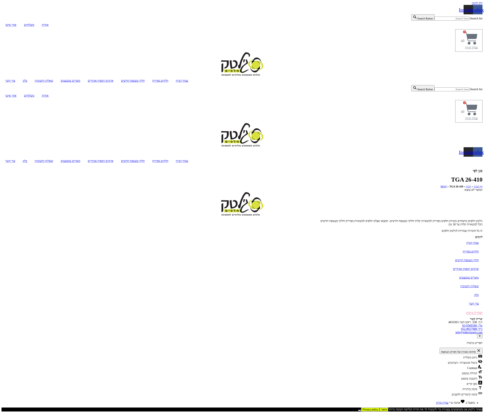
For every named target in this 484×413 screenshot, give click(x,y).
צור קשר (10, 80)
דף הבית (478, 186)
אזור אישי (10, 24)
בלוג (25, 80)
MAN (444, 186)
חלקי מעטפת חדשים (133, 80)
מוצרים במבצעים (70, 80)
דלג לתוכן (477, 3)
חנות (468, 186)
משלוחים (29, 24)
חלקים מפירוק (160, 80)
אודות (45, 24)
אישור (384, 409)
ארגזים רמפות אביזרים (100, 80)
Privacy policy (370, 409)
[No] (359, 410)
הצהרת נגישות (474, 312)
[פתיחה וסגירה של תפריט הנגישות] (479, 336)
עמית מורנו (442, 402)
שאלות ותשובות (44, 80)
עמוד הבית (182, 80)
